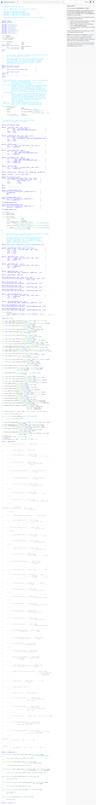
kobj (24, 758)
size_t (8, 219)
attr (28, 758)
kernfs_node (29, 346)
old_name (34, 772)
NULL (32, 758)
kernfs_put (10, 799)
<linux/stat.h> (11, 32)
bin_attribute (38, 113)
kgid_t (20, 423)
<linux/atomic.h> (12, 33)
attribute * (31, 340)
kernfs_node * (8, 343)
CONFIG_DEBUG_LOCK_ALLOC (13, 45)
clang (68, 32)
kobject (33, 109)
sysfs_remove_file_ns (13, 765)
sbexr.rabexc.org (78, 36)
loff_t (23, 224)
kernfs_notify (10, 778)
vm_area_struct (20, 229)
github (80, 46)
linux (9, 2)
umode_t (9, 44)
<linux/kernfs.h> (12, 24)
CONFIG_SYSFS (9, 318)
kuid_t (44, 422)
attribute (34, 110)
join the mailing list (89, 44)
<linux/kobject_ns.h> (13, 30)
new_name (40, 772)
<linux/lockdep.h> (12, 29)
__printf (4, 435)
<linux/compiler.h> (12, 26)
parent (24, 786)
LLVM (90, 31)
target (29, 772)
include (5, 2)
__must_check (7, 320)
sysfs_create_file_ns (17, 758)
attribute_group (33, 377)
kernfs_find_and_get (16, 786)
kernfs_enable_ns (15, 418)
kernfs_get (10, 792)
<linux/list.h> (11, 28)
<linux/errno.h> (11, 27)
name (29, 786)
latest (86, 2)
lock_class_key (13, 47)
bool (8, 46)
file (19, 222)
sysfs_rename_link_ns (17, 772)
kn (21, 418)
